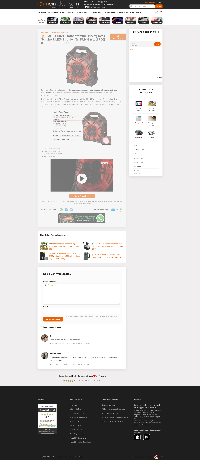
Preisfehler (147, 417)
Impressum (74, 405)
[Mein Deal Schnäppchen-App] (147, 437)
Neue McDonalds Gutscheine (80, 442)
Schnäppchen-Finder (77, 413)
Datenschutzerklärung (110, 405)
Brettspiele (138, 166)
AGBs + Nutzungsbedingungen (113, 409)
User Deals (97, 13)
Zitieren (88, 343)
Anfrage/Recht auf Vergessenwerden (115, 417)
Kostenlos (136, 13)
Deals (43, 13)
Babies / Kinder (138, 158)
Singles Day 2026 (76, 430)
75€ (60, 104)
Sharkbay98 (55, 353)
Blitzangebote (68, 13)
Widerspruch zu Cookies (111, 413)
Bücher (136, 170)
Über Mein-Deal (75, 409)
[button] (45, 285)
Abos (135, 145)
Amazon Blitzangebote (78, 417)
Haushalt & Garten (60, 32)
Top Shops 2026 (76, 421)
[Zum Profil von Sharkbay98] (44, 355)
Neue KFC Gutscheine (78, 438)
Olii (51, 336)
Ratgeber (111, 13)
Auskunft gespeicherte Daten (112, 421)
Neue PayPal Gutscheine (79, 434)
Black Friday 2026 (76, 426)
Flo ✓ (45, 43)
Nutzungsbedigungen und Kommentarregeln (85, 316)
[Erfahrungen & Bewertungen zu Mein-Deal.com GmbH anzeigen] (47, 419)
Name (46, 306)
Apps (135, 154)
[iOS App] (113, 210)
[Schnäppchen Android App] (120, 210)
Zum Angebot (82, 196)
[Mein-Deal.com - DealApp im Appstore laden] (138, 437)
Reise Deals (84, 13)
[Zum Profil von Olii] (44, 338)
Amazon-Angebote (140, 149)
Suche (159, 6)
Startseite (46, 32)
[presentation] (45, 285)
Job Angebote (144, 425)
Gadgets (54, 13)
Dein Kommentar (50, 282)
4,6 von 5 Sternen (47, 107)
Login (160, 2)
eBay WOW (123, 13)
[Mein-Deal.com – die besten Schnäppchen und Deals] (58, 4)
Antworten (79, 343)
